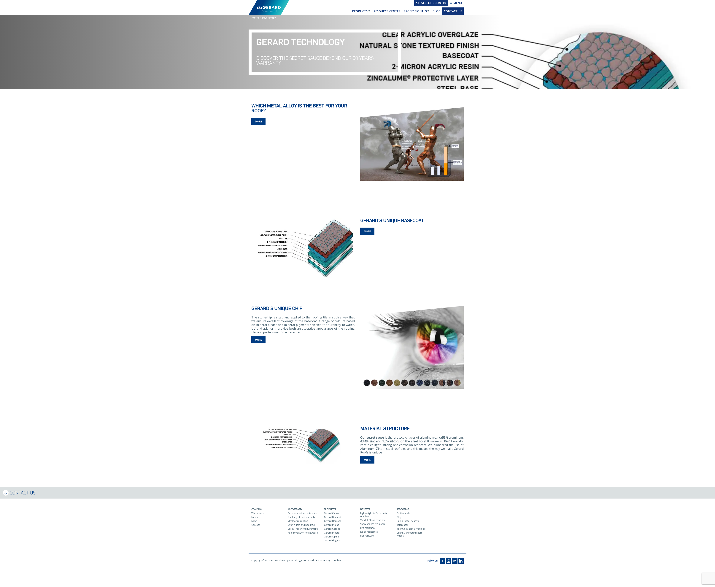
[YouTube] (448, 560)
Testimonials (403, 513)
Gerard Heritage (332, 521)
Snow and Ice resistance (372, 524)
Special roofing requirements (303, 528)
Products (360, 11)
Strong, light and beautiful (301, 524)
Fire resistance (368, 527)
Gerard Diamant (332, 517)
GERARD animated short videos (409, 534)
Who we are (257, 513)
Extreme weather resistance (302, 513)
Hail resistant (367, 535)
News (254, 521)
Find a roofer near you (408, 521)
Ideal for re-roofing (298, 521)
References (402, 524)
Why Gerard (295, 509)
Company (256, 509)
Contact (255, 524)
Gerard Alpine (331, 536)
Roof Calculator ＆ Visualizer (411, 528)
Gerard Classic (331, 513)
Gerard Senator (332, 532)
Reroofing (403, 509)
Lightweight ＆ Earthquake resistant (373, 515)
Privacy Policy (323, 560)
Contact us (453, 11)
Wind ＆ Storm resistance (373, 520)
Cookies (337, 560)
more (258, 121)
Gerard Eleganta (332, 540)
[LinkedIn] (461, 560)
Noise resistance (369, 531)
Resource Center (387, 11)
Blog (437, 11)
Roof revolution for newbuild (303, 532)
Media (254, 517)
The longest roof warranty (301, 517)
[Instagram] (454, 560)
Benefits (365, 509)
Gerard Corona (332, 528)
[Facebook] (442, 560)
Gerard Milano (331, 524)
